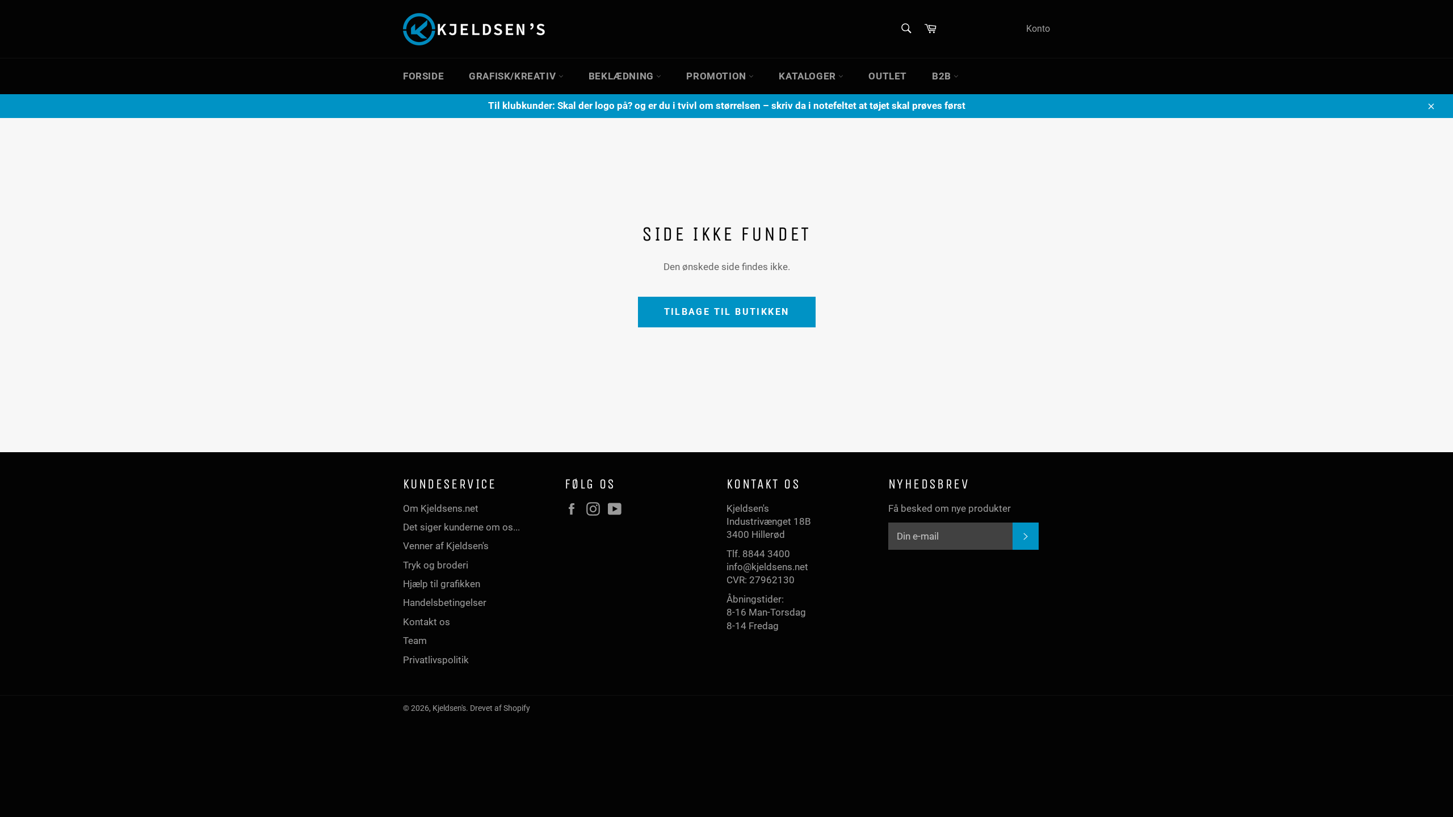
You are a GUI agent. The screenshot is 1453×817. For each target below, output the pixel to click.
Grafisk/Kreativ (513, 76)
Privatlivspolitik (436, 660)
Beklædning (623, 76)
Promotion (717, 76)
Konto (1038, 28)
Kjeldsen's (449, 708)
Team (415, 640)
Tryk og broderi (435, 565)
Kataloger (808, 76)
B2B (943, 76)
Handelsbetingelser (444, 602)
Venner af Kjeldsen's (446, 545)
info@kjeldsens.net (767, 566)
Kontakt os (426, 622)
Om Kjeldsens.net (440, 508)
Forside (423, 76)
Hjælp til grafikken (441, 583)
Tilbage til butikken (727, 311)
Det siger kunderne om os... (461, 527)
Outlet (887, 76)
